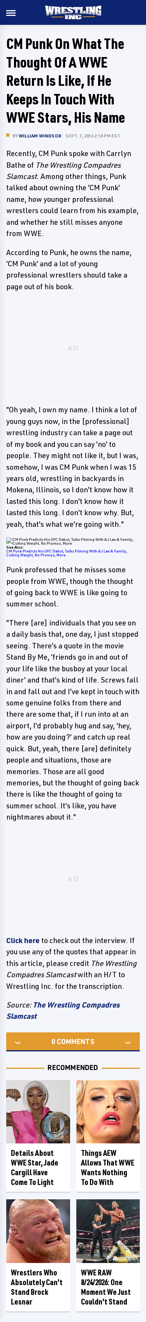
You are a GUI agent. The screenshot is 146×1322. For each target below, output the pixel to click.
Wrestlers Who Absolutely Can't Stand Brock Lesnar (37, 1287)
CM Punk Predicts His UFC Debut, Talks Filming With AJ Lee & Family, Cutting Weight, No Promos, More (66, 553)
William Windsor (40, 136)
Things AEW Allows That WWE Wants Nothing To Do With (107, 1167)
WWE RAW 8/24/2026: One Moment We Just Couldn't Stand (106, 1287)
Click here (23, 940)
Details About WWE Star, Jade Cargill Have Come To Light (34, 1167)
